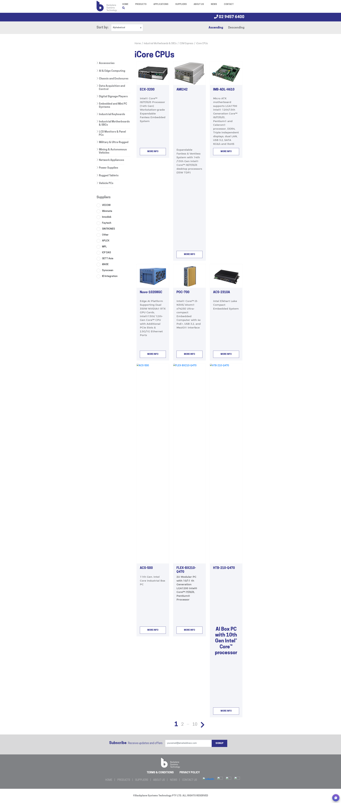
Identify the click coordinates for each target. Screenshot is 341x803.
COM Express (186, 43)
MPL (104, 247)
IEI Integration (109, 276)
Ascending (216, 27)
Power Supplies (108, 168)
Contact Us (189, 780)
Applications (160, 4)
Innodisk (106, 217)
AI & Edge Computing (112, 71)
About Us (199, 4)
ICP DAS (106, 252)
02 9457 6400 (231, 17)
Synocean (107, 270)
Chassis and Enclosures (113, 78)
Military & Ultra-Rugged (113, 142)
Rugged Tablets (109, 175)
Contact (229, 4)
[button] (336, 798)
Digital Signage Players (113, 96)
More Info (152, 152)
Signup (219, 743)
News (214, 4)
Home (138, 43)
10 (194, 724)
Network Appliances (111, 160)
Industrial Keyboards (112, 114)
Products (141, 4)
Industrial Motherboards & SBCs (160, 43)
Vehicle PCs (106, 183)
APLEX (105, 241)
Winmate (107, 211)
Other (105, 235)
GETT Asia (107, 258)
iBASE (105, 264)
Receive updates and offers (136, 743)
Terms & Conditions (160, 772)
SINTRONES (108, 229)
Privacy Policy (190, 772)
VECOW (106, 205)
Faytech (106, 223)
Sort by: (102, 27)
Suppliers (181, 4)
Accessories (107, 63)
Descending (236, 27)
